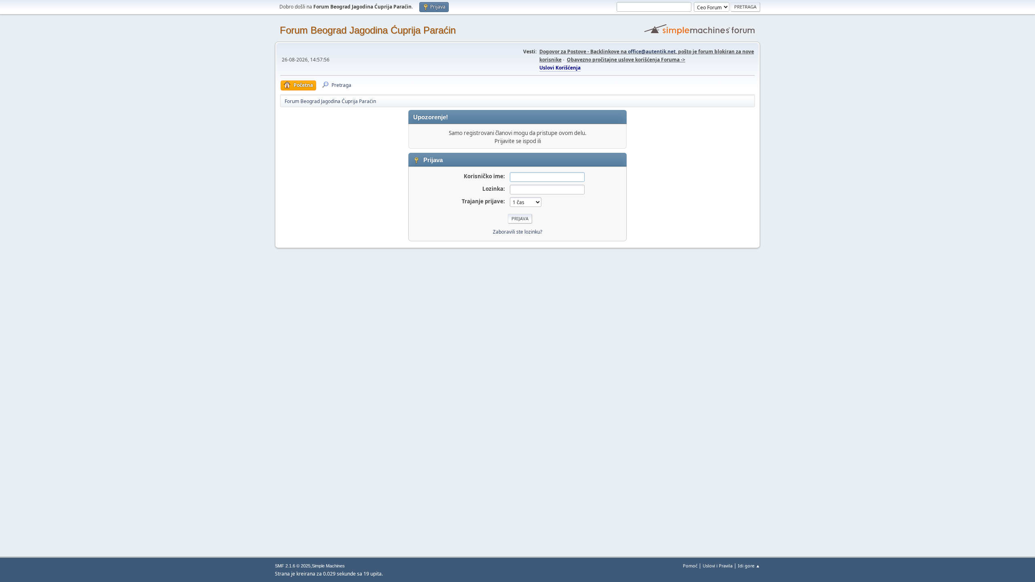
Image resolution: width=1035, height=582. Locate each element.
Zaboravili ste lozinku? (517, 231)
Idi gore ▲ (749, 566)
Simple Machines (328, 565)
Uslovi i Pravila (718, 566)
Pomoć (690, 566)
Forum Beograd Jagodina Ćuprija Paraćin (368, 30)
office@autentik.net (652, 51)
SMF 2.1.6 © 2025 (292, 565)
